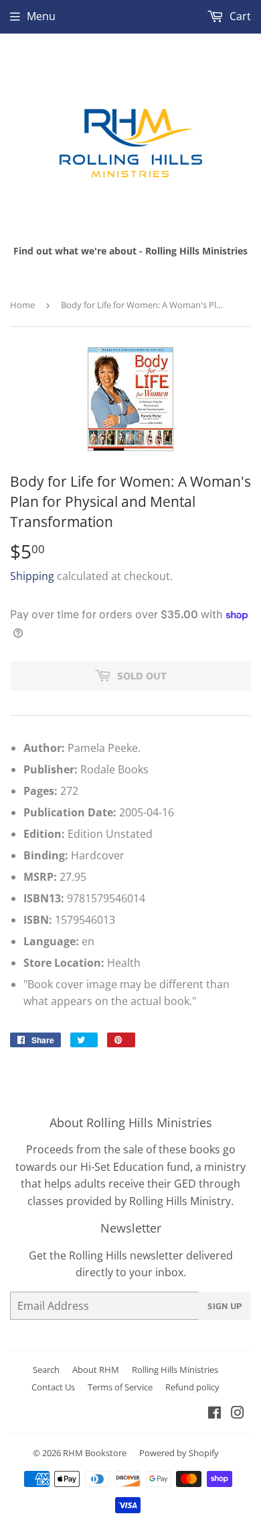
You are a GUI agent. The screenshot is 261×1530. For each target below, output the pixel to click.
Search (46, 1370)
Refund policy (192, 1387)
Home (22, 305)
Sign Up (224, 1305)
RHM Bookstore (94, 1453)
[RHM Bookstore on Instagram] (237, 1413)
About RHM (95, 1370)
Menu (41, 16)
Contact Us (53, 1387)
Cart (239, 16)
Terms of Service (120, 1387)
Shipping (32, 576)
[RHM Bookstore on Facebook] (214, 1413)
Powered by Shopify (179, 1453)
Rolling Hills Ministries (175, 1370)
